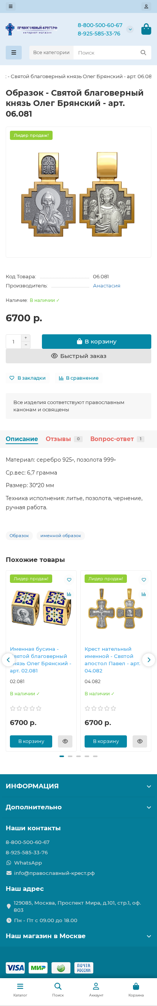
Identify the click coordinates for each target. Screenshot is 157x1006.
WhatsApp (28, 863)
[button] (8, 659)
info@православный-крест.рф (54, 873)
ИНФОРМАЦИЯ (32, 786)
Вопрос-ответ (115, 439)
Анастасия (106, 285)
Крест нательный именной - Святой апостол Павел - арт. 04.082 (112, 660)
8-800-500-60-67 (100, 25)
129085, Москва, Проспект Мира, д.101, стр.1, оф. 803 (77, 906)
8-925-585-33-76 (99, 33)
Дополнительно (34, 807)
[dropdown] (11, 6)
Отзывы (63, 439)
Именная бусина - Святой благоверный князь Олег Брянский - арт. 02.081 (40, 660)
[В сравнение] (69, 594)
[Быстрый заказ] (65, 741)
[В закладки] (69, 579)
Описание (22, 439)
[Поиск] (143, 52)
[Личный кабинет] (146, 6)
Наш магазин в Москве (46, 936)
